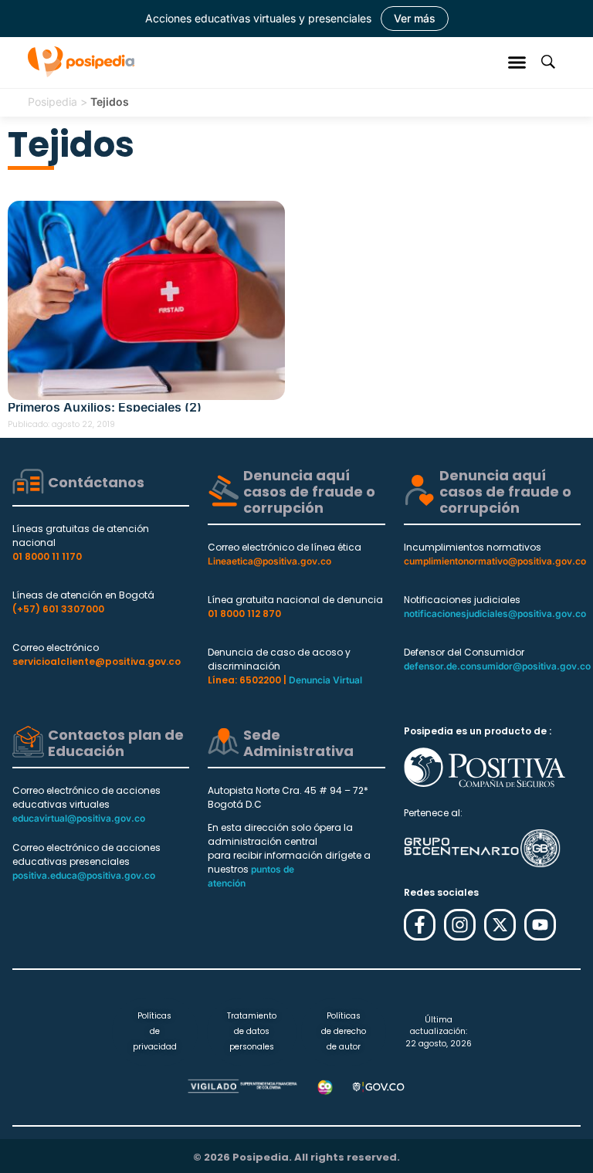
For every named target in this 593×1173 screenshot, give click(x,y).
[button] (517, 61)
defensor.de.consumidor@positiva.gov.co (497, 666)
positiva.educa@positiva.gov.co (83, 875)
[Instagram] (460, 925)
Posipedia (52, 101)
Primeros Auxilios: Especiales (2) (105, 407)
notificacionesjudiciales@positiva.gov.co (495, 613)
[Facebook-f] (419, 925)
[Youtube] (540, 925)
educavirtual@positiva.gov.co (78, 818)
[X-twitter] (500, 925)
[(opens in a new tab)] (146, 300)
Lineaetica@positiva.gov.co (269, 561)
